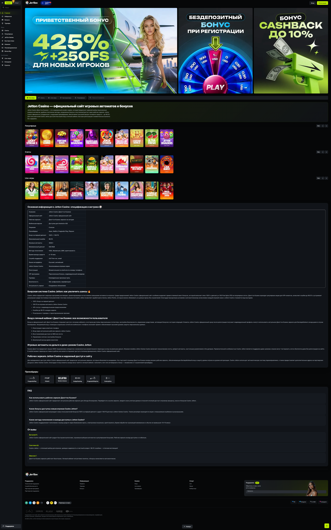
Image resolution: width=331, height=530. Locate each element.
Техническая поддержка (32, 483)
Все (318, 126)
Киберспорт (192, 488)
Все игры (32, 98)
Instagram (324, 502)
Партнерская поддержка (32, 491)
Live (190, 483)
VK (294, 502)
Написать (250, 491)
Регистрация (322, 3)
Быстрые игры (66, 98)
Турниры (82, 486)
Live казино (138, 486)
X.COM (313, 502)
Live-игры (53, 98)
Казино (8, 3)
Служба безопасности (31, 486)
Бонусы (82, 488)
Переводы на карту (64, 503)
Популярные (81, 98)
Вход (312, 3)
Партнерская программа (32, 488)
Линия (191, 486)
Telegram (303, 502)
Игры (136, 483)
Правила (82, 483)
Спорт (17, 3)
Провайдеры (138, 488)
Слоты (42, 98)
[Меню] (2, 3)
